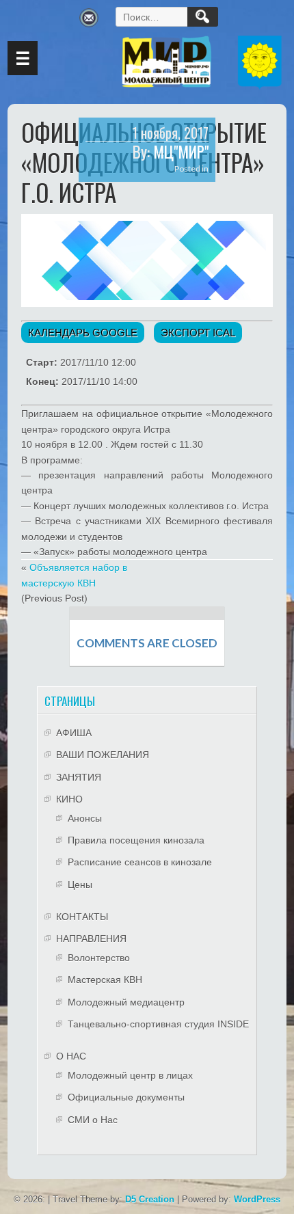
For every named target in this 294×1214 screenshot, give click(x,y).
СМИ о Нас (93, 1119)
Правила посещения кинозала (136, 840)
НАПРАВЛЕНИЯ (91, 938)
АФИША (74, 732)
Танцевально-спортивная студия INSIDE (158, 1024)
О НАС (71, 1056)
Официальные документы (126, 1097)
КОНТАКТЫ (82, 916)
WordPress (257, 1199)
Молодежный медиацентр (126, 1002)
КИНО (69, 799)
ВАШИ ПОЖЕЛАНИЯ (102, 754)
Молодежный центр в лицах (130, 1075)
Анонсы (85, 818)
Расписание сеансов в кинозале (140, 861)
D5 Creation (149, 1199)
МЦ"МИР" (181, 151)
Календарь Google (82, 332)
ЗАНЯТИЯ (78, 777)
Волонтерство (99, 957)
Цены (80, 884)
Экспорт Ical (198, 332)
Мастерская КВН (105, 979)
